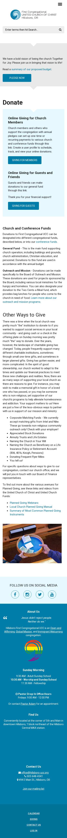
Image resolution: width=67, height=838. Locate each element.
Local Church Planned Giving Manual (31, 506)
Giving (34, 819)
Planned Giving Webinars (24, 502)
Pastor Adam (28, 703)
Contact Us (34, 825)
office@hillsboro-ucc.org (35, 772)
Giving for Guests (23, 205)
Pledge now (16, 77)
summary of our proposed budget (31, 69)
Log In (33, 831)
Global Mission (24, 631)
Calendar (34, 813)
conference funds (46, 241)
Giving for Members (24, 160)
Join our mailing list (33, 788)
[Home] (33, 14)
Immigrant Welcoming (50, 631)
